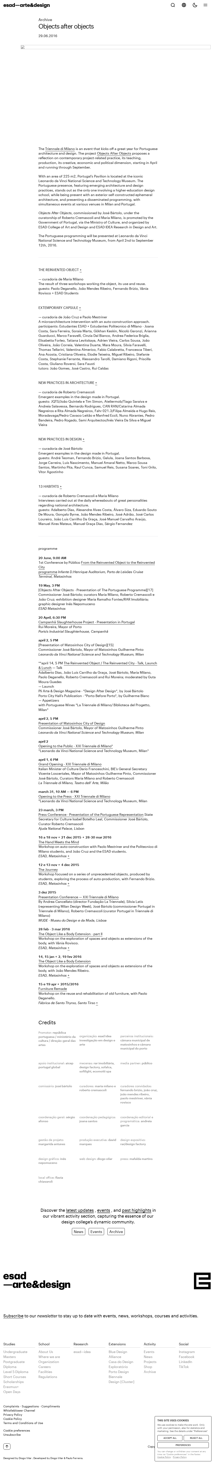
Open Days (11, 1392)
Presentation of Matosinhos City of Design (71, 723)
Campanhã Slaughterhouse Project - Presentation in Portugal (86, 622)
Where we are (49, 1357)
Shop (148, 1367)
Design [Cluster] (121, 1382)
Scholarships (13, 1382)
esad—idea (82, 1352)
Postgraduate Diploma (14, 1364)
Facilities (45, 1372)
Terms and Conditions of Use (23, 1423)
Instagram (187, 1352)
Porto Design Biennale (119, 1374)
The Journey (48, 869)
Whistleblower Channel (19, 1410)
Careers (44, 1367)
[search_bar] (173, 5)
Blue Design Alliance (118, 1354)
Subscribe (13, 1315)
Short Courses (14, 1377)
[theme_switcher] (195, 5)
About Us (45, 1352)
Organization (48, 1362)
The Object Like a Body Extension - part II (70, 934)
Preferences (183, 1445)
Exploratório (118, 1367)
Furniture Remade (52, 989)
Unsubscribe (12, 1434)
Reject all (196, 1438)
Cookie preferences (16, 1430)
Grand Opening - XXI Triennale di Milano (70, 764)
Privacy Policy (12, 1414)
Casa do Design (121, 1362)
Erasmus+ (11, 1387)
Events (96, 1231)
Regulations (47, 1377)
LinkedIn (185, 1362)
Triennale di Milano (60, 149)
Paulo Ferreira (74, 1458)
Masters (9, 1357)
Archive (45, 19)
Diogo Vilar (25, 1458)
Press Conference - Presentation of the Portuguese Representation (91, 814)
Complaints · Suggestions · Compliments (31, 1406)
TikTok (184, 1367)
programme (47, 572)
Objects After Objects (114, 153)
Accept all (170, 1438)
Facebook (186, 1357)
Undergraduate (15, 1352)
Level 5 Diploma (15, 1372)
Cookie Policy (12, 1419)
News (78, 1231)
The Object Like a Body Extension (64, 961)
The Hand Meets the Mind (58, 842)
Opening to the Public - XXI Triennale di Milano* (75, 746)
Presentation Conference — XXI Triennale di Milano (78, 897)
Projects (150, 1362)
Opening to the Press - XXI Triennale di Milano (74, 796)
